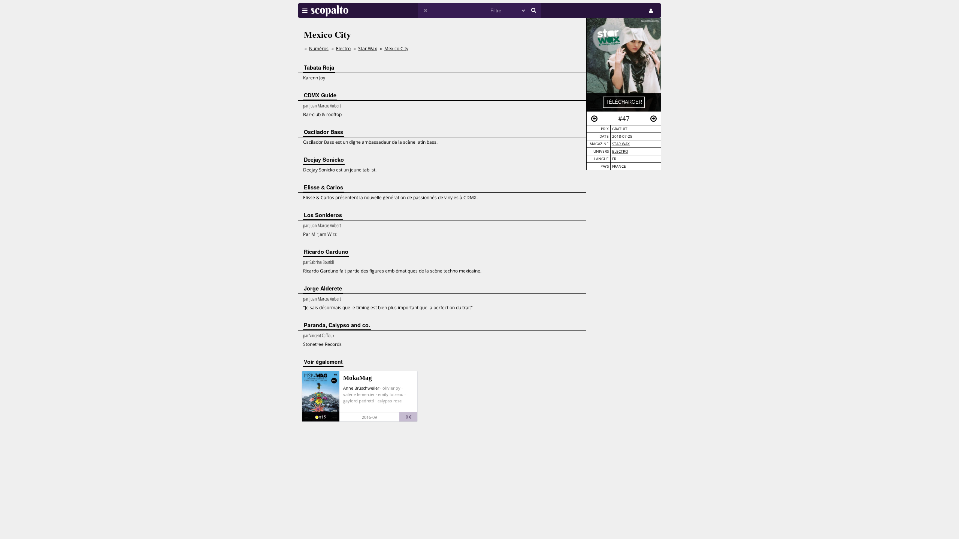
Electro (620, 151)
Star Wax (621, 143)
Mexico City (396, 48)
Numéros (319, 48)
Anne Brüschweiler (361, 388)
